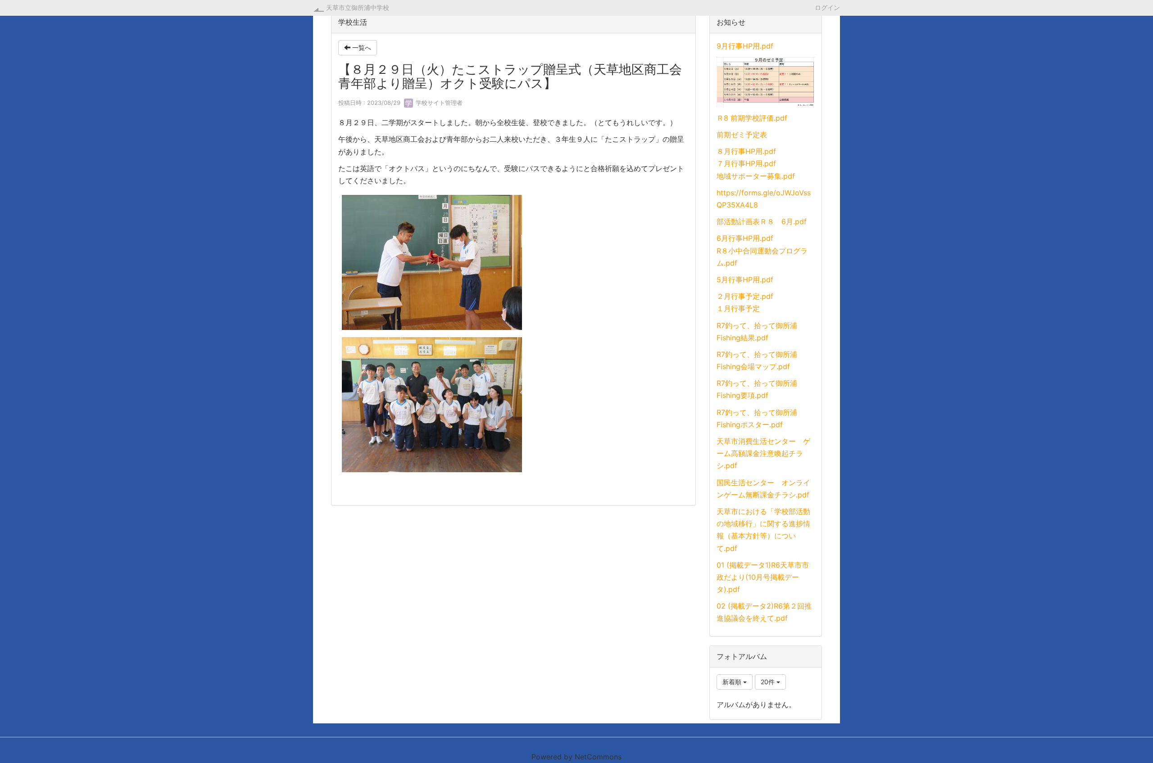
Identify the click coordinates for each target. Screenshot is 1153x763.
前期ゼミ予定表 (742, 134)
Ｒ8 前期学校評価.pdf (752, 117)
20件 (768, 682)
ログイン (827, 7)
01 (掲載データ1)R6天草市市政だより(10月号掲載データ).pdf (763, 577)
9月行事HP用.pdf (745, 45)
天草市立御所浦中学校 (357, 7)
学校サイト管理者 (438, 102)
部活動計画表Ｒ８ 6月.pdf (762, 221)
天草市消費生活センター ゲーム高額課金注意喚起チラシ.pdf (763, 453)
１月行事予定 (738, 308)
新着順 (732, 682)
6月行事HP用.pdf (745, 238)
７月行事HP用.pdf (746, 163)
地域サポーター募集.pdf (756, 176)
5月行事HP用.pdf (745, 279)
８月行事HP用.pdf (746, 151)
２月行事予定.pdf (745, 296)
